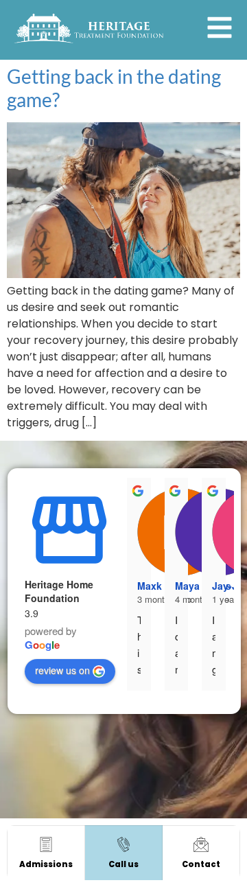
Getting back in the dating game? (114, 88)
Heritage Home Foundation (59, 591)
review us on (62, 670)
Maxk (149, 585)
